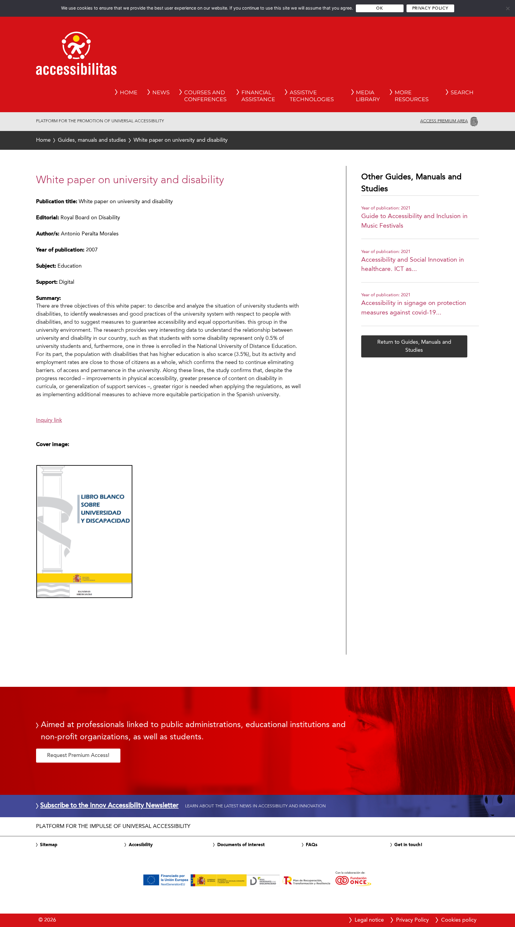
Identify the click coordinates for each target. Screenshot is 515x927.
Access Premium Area (444, 121)
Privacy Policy (430, 8)
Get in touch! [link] (408, 845)
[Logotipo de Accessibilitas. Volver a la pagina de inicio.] (76, 55)
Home (43, 140)
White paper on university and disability (132, 140)
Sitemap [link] (48, 845)
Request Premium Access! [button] (78, 755)
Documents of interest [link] (241, 845)
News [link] (161, 92)
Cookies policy (459, 920)
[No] (508, 8)
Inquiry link (49, 420)
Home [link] (128, 92)
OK (379, 8)
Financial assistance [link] (258, 96)
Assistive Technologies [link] (312, 96)
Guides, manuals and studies (92, 140)
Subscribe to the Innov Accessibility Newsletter (109, 806)
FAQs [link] (311, 845)
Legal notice (369, 920)
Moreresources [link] (412, 96)
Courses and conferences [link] (205, 96)
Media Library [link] (368, 96)
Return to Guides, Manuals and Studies (414, 346)
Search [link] (462, 92)
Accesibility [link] (141, 845)
